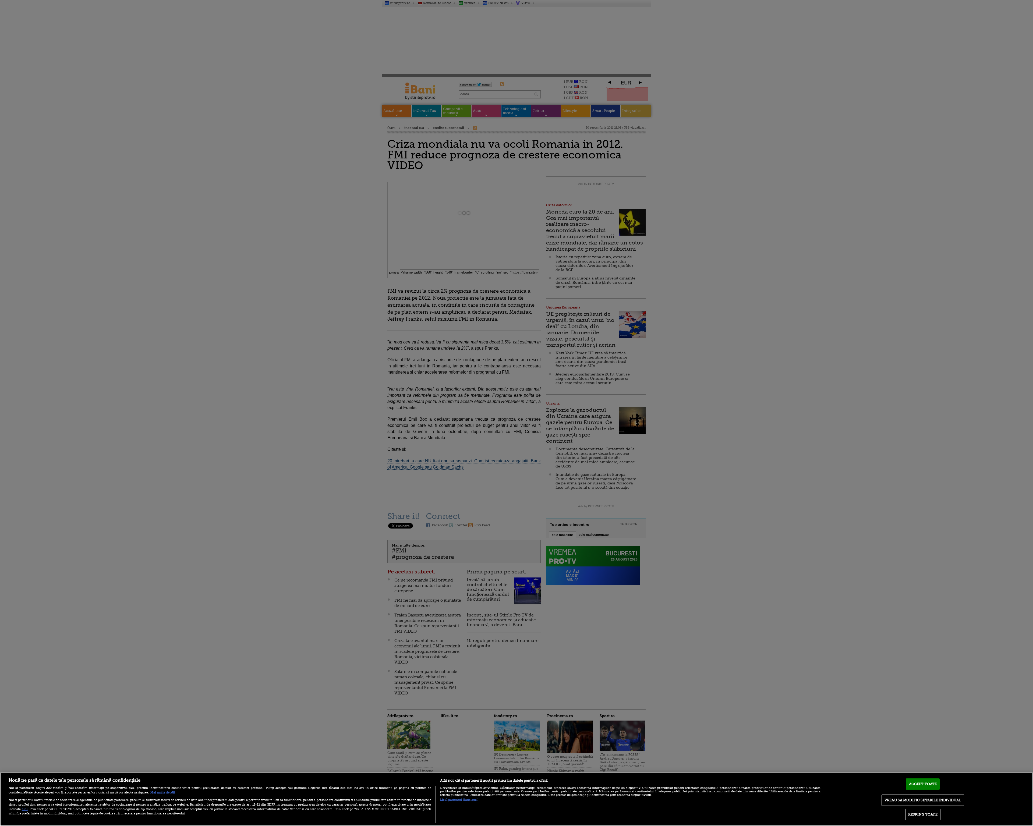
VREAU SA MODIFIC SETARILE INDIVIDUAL (923, 800)
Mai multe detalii (162, 792)
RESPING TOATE (923, 814)
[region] (516, 799)
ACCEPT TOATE (923, 784)
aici (25, 809)
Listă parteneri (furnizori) (459, 800)
